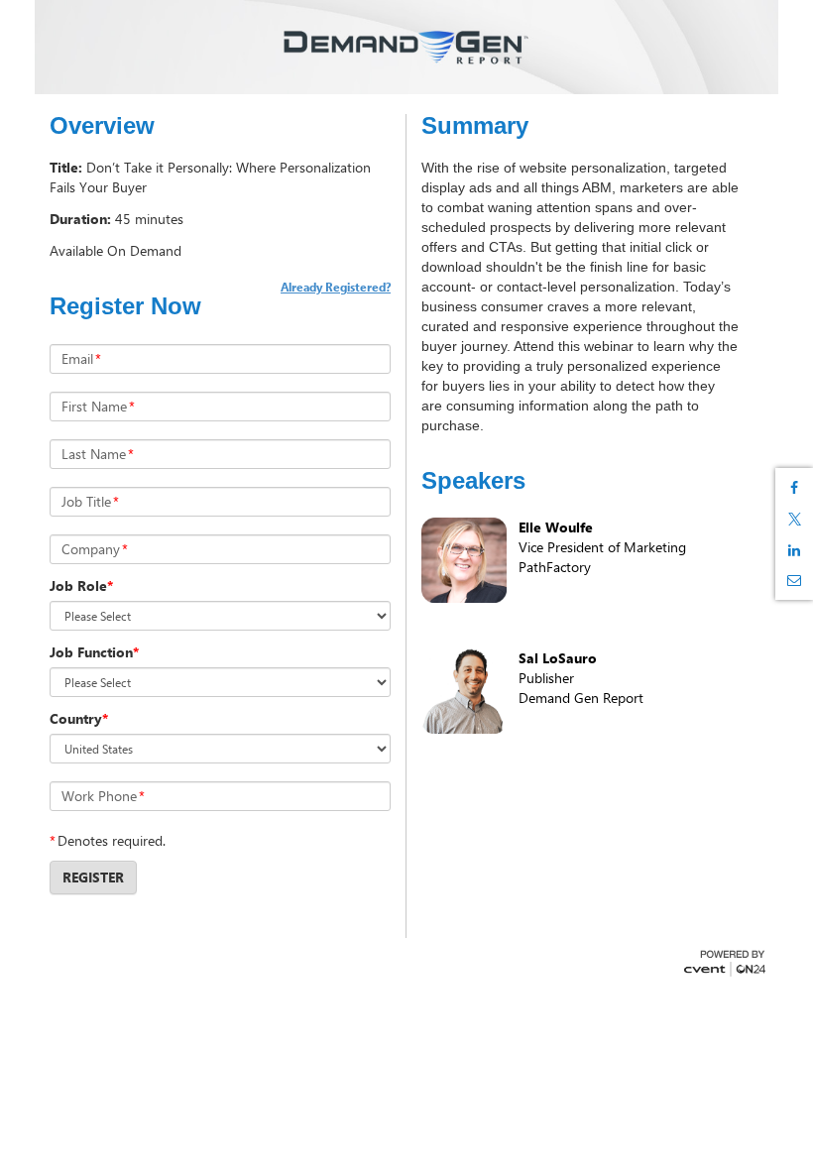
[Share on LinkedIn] (794, 550)
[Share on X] (794, 519)
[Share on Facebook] (794, 488)
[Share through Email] (794, 580)
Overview (102, 126)
